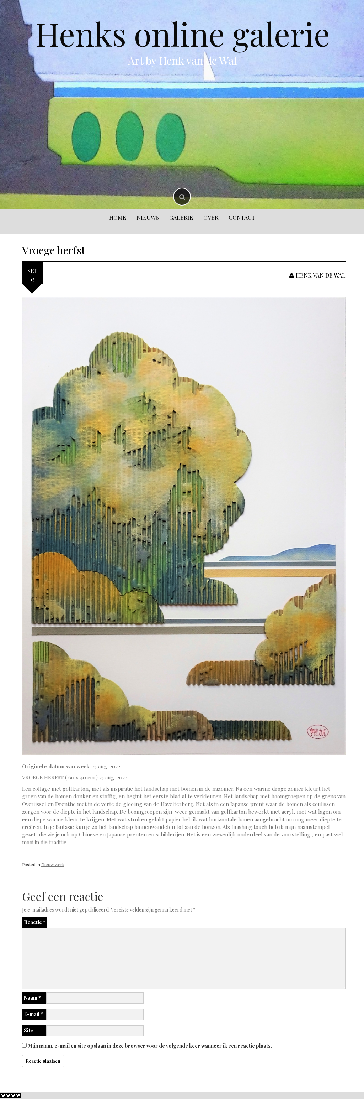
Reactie (35, 922)
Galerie (181, 217)
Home (117, 217)
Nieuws (147, 217)
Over (210, 217)
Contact (242, 217)
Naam (32, 997)
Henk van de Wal (321, 275)
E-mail (33, 1014)
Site (28, 1030)
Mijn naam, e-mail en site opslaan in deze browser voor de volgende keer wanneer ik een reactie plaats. (150, 1045)
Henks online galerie (182, 33)
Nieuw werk (52, 864)
